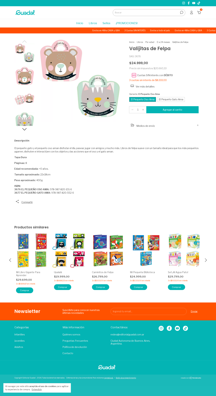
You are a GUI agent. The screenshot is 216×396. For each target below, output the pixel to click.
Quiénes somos (71, 334)
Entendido (37, 389)
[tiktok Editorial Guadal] (198, 3)
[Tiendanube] (191, 378)
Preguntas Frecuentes (75, 340)
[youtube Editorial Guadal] (194, 3)
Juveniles (19, 340)
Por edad (149, 42)
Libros (93, 23)
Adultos (18, 347)
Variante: (144, 94)
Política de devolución (74, 347)
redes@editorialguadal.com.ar (127, 334)
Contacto (67, 353)
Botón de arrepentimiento (126, 378)
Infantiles (19, 334)
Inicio (79, 23)
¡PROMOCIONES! (127, 23)
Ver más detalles (145, 86)
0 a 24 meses (163, 42)
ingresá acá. (108, 378)
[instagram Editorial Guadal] (184, 3)
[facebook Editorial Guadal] (189, 3)
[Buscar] (181, 12)
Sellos (106, 23)
